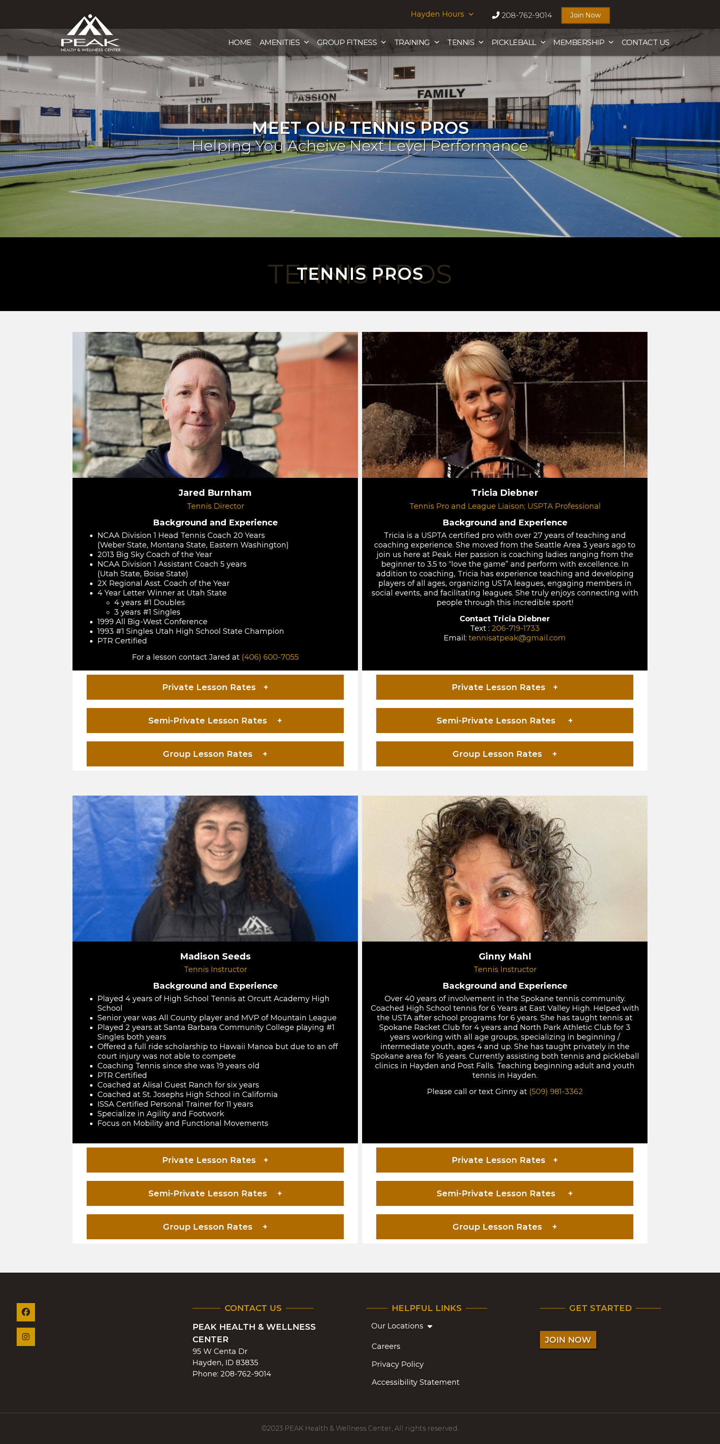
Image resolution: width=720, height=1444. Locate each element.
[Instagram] (26, 1337)
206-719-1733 (516, 628)
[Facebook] (26, 1312)
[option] (360, 133)
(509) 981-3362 (556, 1091)
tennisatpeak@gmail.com (517, 638)
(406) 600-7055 (270, 657)
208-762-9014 (245, 1374)
